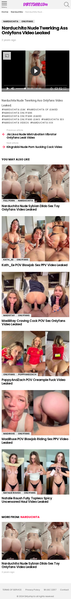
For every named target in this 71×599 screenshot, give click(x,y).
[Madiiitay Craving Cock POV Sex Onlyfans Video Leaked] (35, 294)
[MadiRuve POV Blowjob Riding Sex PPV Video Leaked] (35, 412)
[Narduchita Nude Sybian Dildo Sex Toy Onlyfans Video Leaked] (35, 183)
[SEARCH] (66, 4)
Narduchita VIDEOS (16, 122)
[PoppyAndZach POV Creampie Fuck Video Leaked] (35, 353)
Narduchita (25, 200)
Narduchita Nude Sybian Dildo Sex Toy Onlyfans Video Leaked (31, 208)
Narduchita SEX (54, 119)
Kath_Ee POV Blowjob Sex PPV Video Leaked (35, 265)
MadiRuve (9, 433)
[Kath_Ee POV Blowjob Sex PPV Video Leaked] (35, 238)
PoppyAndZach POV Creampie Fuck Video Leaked (33, 382)
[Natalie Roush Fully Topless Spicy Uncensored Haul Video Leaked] (35, 472)
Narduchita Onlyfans (18, 112)
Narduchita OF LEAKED (43, 109)
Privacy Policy (32, 590)
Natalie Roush (12, 492)
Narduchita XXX (42, 122)
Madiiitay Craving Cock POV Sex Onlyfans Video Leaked (33, 322)
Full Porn (9, 200)
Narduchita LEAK (14, 109)
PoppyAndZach (27, 374)
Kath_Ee (8, 259)
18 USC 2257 (50, 590)
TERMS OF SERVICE (12, 590)
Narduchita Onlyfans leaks (22, 119)
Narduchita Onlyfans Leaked (23, 116)
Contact (64, 590)
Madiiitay (9, 315)
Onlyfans (22, 259)
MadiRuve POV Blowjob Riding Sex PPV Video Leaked (35, 441)
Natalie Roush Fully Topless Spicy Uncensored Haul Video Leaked (27, 500)
